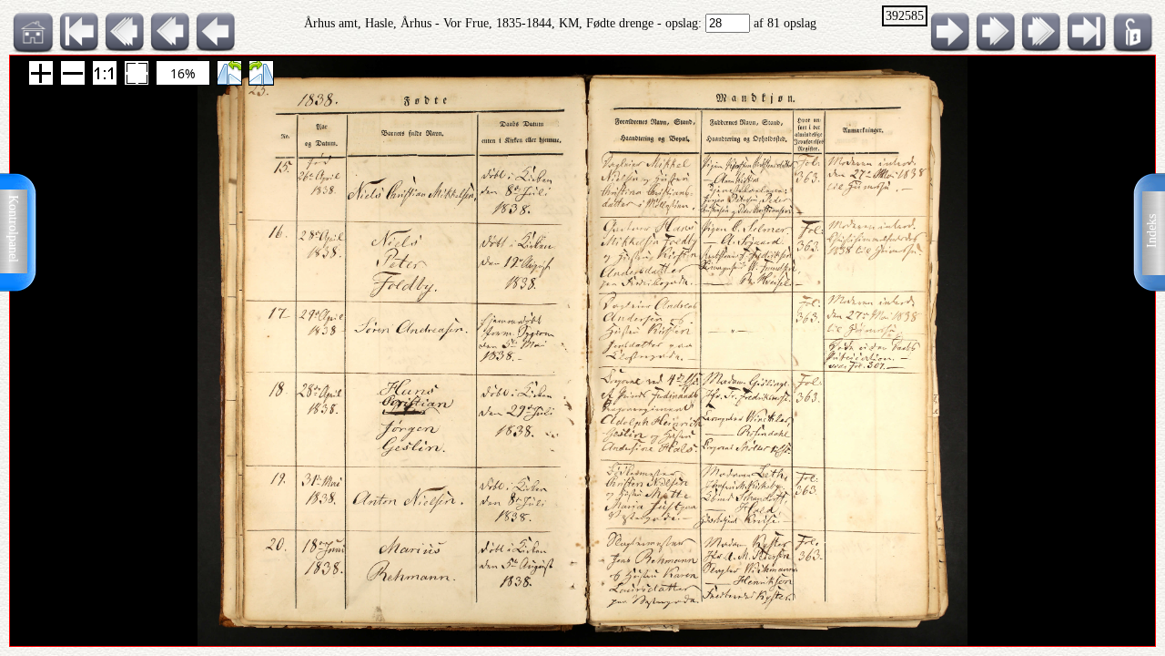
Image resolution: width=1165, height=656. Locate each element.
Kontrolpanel (13, 228)
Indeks (1152, 231)
